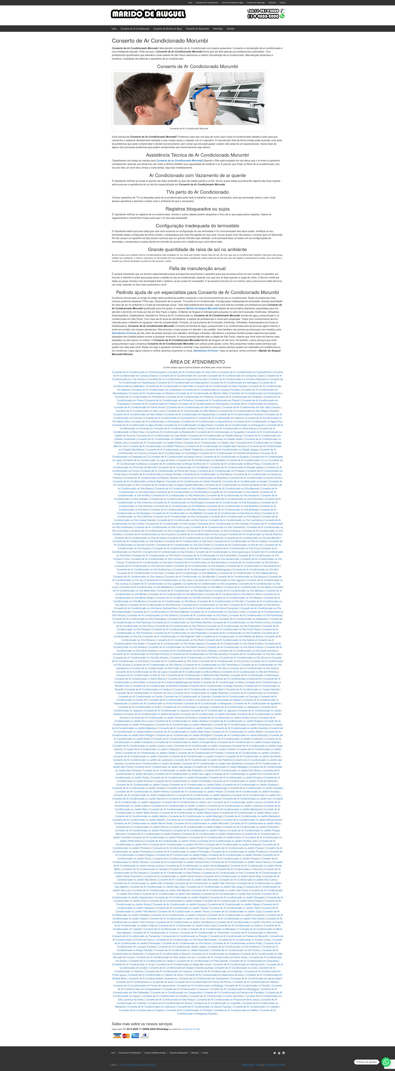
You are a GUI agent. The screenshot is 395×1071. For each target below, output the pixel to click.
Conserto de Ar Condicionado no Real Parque (175, 872)
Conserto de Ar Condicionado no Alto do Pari (140, 675)
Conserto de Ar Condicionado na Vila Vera (204, 668)
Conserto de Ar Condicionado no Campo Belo (198, 689)
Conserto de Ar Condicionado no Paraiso (184, 936)
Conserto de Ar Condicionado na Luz (247, 460)
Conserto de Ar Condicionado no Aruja (133, 964)
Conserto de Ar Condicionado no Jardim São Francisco (205, 883)
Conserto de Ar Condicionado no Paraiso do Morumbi (238, 936)
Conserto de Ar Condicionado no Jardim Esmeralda (179, 777)
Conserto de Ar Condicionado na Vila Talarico (157, 664)
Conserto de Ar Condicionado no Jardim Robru (178, 858)
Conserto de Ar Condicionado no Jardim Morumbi (201, 823)
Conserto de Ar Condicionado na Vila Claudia (223, 523)
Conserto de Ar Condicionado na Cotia (236, 967)
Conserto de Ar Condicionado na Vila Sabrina (230, 640)
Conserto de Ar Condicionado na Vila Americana (178, 495)
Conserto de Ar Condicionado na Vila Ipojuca (241, 576)
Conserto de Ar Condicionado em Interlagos (234, 382)
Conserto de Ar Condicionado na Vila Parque (192, 619)
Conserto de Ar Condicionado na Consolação (173, 453)
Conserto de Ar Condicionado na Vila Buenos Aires (232, 513)
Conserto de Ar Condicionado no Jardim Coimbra (252, 752)
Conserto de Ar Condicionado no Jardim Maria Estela (189, 812)
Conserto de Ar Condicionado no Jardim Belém (237, 731)
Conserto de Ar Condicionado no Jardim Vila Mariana (185, 922)
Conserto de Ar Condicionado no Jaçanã (166, 710)
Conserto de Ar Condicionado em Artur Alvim (193, 372)
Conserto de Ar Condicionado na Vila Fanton (156, 555)
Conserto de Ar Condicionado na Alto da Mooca (194, 671)
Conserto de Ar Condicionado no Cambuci (148, 689)
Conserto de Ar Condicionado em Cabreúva (151, 1006)
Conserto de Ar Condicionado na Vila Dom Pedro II (184, 544)
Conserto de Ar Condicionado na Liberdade (201, 460)
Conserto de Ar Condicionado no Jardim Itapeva (195, 798)
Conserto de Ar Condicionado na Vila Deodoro (138, 541)
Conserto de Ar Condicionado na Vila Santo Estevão (188, 650)
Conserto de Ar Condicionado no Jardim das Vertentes (172, 770)
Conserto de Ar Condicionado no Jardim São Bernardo (188, 879)
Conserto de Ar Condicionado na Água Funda (137, 425)
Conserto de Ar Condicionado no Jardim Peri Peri (176, 844)
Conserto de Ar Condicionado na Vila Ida (254, 569)
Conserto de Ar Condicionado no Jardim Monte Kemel (251, 819)
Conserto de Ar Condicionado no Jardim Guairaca (250, 784)
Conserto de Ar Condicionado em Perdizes (238, 396)
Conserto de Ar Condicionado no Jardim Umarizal (179, 915)
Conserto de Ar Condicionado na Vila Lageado (156, 583)
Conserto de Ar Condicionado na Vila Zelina (253, 668)
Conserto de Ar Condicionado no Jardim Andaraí (181, 721)
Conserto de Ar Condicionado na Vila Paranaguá (139, 619)
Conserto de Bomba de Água (232, 2)
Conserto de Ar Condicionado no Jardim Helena (142, 791)
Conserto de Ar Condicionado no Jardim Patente (153, 834)
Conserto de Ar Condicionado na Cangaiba (220, 432)
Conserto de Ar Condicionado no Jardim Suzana (179, 904)
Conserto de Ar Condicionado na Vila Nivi (205, 604)
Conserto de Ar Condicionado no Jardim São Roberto (171, 894)
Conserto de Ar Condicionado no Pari (222, 872)
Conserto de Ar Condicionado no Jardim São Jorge (215, 886)
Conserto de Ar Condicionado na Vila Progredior (180, 633)
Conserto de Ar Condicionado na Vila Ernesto (168, 552)
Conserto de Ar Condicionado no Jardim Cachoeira (235, 738)
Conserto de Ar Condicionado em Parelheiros (140, 396)
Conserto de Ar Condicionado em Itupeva (141, 1010)
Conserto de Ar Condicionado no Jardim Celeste (208, 749)
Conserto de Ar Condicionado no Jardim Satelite (181, 897)
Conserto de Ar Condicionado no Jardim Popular (237, 848)
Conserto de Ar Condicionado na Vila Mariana (238, 590)
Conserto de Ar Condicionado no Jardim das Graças (163, 767)
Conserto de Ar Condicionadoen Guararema (153, 978)
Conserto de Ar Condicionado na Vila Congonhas (158, 530)
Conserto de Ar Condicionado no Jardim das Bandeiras (212, 763)
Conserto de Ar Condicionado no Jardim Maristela (251, 816)
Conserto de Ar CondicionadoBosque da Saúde (174, 682)
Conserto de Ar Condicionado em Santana (253, 403)
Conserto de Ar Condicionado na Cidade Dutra (163, 439)
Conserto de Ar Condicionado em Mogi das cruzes (183, 964)
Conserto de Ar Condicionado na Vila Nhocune (154, 604)
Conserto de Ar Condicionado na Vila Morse (172, 601)
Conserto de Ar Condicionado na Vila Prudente (234, 633)
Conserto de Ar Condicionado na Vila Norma (254, 604)
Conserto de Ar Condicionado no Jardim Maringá (195, 816)
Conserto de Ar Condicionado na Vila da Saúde (140, 538)
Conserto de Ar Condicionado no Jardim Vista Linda (187, 925)
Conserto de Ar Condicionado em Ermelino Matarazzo (238, 379)
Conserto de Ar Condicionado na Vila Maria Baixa (184, 590)
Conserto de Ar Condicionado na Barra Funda (179, 428)
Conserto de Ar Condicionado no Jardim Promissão (181, 851)
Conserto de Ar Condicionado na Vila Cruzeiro (150, 534)
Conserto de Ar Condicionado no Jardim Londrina (178, 805)
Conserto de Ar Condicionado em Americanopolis (139, 372)
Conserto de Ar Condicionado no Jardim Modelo (138, 819)
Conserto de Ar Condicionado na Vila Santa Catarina (176, 643)
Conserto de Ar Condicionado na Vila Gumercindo (211, 559)
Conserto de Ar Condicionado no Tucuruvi (156, 932)
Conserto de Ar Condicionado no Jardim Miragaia (220, 767)
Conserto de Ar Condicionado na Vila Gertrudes (200, 562)
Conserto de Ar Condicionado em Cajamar (168, 971)
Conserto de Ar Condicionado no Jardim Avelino (185, 728)
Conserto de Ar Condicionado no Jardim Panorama (143, 830)
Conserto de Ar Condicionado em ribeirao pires (239, 964)
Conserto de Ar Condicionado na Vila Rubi (180, 640)
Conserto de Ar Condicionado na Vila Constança (213, 530)
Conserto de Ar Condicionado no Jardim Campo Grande (248, 742)
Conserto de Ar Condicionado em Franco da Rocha (203, 982)
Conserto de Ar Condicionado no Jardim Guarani (139, 788)
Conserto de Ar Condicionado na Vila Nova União (218, 611)
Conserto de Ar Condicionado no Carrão (140, 696)
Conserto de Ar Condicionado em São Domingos (194, 407)
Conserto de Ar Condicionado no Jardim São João (157, 886)
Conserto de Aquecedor (256, 2)
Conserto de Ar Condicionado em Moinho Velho (202, 393)
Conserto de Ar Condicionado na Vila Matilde (177, 513)
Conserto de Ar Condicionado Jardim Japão (182, 946)
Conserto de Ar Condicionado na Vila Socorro (245, 657)
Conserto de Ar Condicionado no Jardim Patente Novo (212, 834)
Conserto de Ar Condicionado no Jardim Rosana (232, 858)
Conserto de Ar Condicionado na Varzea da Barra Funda (236, 485)
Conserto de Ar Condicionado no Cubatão (256, 1006)
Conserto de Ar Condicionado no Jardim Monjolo (193, 819)
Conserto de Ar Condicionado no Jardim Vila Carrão (235, 918)
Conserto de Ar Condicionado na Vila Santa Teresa (177, 647)
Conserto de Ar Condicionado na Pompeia (221, 471)
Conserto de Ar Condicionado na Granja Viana (175, 456)
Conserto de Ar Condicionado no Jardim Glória (195, 784)
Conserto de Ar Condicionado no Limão (165, 929)
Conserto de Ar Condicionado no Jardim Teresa (182, 908)
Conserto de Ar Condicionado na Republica (204, 477)
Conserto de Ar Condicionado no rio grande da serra (144, 982)
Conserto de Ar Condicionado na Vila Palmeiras (255, 615)
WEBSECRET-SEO (251, 1064)
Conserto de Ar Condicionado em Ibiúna (170, 1003)
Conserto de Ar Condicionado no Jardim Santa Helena (241, 862)
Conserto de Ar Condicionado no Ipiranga (186, 707)
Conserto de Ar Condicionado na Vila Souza (224, 661)
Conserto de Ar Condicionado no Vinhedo (189, 1010)
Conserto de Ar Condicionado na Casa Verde (162, 435)
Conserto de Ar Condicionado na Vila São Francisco (141, 654)
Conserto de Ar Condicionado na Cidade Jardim (216, 439)
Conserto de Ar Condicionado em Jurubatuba (156, 389)
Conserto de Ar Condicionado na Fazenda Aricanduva (229, 453)
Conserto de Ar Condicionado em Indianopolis (182, 382)
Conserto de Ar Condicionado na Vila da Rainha (255, 534)
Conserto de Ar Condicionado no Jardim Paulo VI (217, 837)
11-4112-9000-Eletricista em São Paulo (136, 1064)
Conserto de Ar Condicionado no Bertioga (200, 985)
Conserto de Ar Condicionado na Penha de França (169, 471)
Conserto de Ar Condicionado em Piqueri (217, 400)
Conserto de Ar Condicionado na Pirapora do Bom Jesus (228, 999)
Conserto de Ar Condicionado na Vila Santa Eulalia (234, 643)
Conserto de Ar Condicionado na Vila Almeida (182, 492)
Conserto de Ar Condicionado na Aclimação (155, 421)
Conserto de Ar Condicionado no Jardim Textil (235, 908)
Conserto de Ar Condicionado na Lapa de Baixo (149, 460)
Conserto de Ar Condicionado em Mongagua (234, 989)
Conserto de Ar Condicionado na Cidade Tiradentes (174, 449)
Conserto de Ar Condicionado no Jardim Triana (183, 911)
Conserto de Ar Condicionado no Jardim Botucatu (240, 735)
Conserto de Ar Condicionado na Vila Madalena (146, 587)
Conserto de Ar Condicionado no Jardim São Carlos (248, 879)
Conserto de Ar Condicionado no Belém (189, 678)
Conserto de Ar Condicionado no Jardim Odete (195, 827)
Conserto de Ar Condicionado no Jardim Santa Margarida (197, 865)
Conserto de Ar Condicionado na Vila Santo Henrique (248, 650)
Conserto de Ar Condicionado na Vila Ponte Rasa (232, 629)
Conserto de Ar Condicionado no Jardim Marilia (141, 816)
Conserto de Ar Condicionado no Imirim (139, 707)
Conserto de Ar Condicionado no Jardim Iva (247, 798)
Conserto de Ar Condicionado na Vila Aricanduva (232, 502)
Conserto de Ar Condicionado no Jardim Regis (181, 855)
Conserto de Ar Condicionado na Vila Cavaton (171, 523)
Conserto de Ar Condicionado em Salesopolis (204, 978)
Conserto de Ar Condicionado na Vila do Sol (238, 544)
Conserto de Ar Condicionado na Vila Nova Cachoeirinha (145, 608)
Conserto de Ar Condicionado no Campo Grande (252, 689)
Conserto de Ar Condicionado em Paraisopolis (255, 393)
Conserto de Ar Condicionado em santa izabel (256, 978)
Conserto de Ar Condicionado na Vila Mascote (233, 488)
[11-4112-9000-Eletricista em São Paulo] (148, 13)
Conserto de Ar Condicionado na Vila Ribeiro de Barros (232, 636)
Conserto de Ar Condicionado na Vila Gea (149, 562)
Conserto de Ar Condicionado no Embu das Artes (216, 996)
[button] (386, 1062)
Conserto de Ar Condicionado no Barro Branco (140, 678)
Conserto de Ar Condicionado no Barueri (167, 953)
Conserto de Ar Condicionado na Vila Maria (247, 587)
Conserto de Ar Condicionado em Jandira (165, 996)
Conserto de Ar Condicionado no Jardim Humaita (252, 791)
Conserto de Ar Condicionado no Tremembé (205, 932)
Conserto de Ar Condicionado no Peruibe (247, 985)
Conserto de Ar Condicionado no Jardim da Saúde (152, 763)
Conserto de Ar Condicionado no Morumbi (254, 932)
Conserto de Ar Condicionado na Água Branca (206, 421)
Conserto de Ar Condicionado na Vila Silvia (194, 657)
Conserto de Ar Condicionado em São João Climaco (251, 407)
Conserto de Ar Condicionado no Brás (222, 682)
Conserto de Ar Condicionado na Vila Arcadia (179, 502)
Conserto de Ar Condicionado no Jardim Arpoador (181, 950)
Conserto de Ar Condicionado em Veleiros (221, 418)
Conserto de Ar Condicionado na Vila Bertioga (232, 509)
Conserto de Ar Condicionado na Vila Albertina (180, 488)
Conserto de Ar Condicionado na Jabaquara (243, 619)
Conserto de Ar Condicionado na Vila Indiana (138, 576)
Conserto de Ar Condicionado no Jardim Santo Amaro (172, 876)
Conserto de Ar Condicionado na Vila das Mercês (252, 538)
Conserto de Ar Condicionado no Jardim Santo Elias (232, 876)
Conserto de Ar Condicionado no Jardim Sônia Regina (233, 900)
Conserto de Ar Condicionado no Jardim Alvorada (208, 714)
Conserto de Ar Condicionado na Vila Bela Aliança (178, 509)
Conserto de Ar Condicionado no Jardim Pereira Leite (227, 841)
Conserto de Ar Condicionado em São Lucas (140, 411)
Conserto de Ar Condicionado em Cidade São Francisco (217, 446)
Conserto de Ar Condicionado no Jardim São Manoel (161, 890)
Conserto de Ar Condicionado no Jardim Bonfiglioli (183, 735)
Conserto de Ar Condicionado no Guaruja (185, 989)
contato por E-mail (191, 1029)
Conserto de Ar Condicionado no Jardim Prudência (239, 851)
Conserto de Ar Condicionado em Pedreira (189, 396)
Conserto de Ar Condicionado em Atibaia (255, 982)
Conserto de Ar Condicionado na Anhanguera (240, 425)
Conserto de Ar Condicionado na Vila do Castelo (240, 541)
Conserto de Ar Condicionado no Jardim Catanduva (152, 749)
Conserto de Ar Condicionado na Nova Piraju (237, 943)
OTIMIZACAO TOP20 (275, 1064)
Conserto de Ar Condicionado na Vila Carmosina (236, 520)
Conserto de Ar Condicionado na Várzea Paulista (204, 1006)
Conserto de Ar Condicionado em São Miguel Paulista (248, 411)
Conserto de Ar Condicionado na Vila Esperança (222, 552)
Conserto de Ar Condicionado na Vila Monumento (183, 597)
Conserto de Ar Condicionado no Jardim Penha (171, 841)
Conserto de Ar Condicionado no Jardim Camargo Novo (185, 742)
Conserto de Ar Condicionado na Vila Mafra (198, 587)
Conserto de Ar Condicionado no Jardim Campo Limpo (142, 745)
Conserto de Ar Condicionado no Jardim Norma (142, 827)
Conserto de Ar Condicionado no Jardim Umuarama (236, 915)
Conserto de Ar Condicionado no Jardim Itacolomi (139, 798)
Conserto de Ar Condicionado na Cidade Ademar (215, 435)
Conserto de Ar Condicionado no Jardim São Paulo (220, 890)
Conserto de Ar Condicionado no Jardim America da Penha (163, 717)
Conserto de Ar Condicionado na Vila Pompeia (178, 629)
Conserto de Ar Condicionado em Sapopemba (190, 414)
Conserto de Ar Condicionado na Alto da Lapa (141, 671)
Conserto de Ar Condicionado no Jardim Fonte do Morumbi (244, 781)
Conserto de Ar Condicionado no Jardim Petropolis (233, 844)
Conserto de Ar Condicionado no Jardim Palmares (250, 827)
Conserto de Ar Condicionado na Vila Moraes (237, 597)
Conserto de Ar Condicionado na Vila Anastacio (233, 495)
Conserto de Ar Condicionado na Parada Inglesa (237, 467)
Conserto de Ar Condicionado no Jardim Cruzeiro (197, 756)
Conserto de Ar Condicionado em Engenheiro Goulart (177, 379)
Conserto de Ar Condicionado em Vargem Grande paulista (181, 967)
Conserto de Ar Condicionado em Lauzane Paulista (211, 389)
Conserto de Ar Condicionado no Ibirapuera (208, 703)
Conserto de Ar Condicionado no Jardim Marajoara (234, 809)
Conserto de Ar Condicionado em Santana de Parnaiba (233, 992)
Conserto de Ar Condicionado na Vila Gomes (252, 562)
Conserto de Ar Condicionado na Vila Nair (221, 601)
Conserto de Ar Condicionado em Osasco (152, 961)
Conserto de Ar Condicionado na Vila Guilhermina (144, 569)
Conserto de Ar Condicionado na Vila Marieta (184, 467)
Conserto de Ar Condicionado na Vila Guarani (199, 566)
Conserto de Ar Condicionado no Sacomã (239, 869)
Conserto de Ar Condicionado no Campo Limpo (244, 939)
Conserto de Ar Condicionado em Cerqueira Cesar (236, 375)
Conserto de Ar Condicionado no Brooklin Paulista (160, 686)
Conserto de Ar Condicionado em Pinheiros (169, 400)
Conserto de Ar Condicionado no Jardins (240, 925)
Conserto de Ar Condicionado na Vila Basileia (232, 506)
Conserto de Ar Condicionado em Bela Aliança (232, 428)
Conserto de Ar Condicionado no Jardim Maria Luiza (249, 812)
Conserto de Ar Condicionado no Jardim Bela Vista (181, 731)
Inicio (190, 2)
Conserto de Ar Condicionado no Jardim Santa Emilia (179, 862)
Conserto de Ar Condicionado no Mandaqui (212, 929)
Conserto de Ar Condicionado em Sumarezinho (170, 418)
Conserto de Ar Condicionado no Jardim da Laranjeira (142, 760)
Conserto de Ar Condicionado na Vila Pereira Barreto (182, 622)
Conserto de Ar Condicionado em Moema (151, 393)
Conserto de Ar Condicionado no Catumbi (187, 696)
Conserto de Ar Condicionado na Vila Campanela (181, 516)
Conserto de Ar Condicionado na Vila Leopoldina (210, 583)
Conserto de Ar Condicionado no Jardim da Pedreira (202, 760)
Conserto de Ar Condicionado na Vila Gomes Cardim (143, 566)
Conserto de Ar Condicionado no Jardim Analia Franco (227, 717)
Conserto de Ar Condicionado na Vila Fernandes (209, 555)
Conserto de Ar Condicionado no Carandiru (254, 693)
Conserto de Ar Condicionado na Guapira (226, 456)
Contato (282, 2)
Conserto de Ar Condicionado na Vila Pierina (180, 626)
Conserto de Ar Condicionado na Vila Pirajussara (234, 626)
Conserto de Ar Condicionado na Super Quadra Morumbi (172, 485)
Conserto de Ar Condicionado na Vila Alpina (234, 492)
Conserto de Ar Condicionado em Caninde (183, 375)
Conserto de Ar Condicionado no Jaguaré (213, 710)
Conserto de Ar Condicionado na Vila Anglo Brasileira (179, 499)
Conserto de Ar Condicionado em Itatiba (236, 1010)
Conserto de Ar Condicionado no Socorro (192, 869)
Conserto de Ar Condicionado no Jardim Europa (235, 777)
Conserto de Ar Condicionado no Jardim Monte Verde (143, 823)
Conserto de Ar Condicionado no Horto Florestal (155, 703)
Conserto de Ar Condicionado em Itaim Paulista (221, 386)
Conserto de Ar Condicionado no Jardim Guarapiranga (197, 788)
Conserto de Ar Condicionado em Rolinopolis (204, 403)
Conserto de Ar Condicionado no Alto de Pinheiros (250, 671)
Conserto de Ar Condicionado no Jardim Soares (175, 900)
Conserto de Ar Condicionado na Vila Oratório (152, 615)
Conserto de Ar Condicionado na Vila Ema (235, 548)
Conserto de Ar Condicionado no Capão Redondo (200, 693)
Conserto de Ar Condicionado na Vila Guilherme (253, 566)
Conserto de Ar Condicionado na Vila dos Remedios (181, 548)
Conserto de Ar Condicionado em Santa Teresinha (193, 481)
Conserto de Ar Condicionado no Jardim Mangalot (177, 809)
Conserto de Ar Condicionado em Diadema (215, 953)
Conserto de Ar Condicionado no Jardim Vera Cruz (177, 918)
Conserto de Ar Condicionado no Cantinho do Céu (144, 693)
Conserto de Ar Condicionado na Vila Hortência (234, 946)
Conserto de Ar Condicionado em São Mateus (192, 411)
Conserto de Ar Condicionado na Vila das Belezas (195, 538)
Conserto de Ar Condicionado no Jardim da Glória (253, 756)
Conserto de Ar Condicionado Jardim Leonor (237, 802)
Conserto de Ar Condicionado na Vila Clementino (218, 527)
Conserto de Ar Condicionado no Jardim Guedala (256, 788)
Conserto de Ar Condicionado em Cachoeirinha (245, 372)
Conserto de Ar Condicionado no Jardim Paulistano (160, 837)
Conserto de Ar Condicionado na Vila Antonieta (237, 499)
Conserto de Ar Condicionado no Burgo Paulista (215, 686)
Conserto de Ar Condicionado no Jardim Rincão (235, 855)
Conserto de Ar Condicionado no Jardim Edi (236, 774)
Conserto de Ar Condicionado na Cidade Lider (209, 442)
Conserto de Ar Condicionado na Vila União (155, 668)
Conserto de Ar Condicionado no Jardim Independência (144, 795)
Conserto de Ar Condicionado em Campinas (218, 971)
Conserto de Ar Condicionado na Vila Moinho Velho (233, 594)
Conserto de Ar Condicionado (207, 2)
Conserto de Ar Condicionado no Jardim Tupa (236, 911)
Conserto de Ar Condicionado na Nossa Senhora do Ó (178, 463)
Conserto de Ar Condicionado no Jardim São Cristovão (143, 883)
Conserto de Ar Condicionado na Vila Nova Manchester (186, 939)
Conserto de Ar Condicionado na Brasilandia (170, 432)
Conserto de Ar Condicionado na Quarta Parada (155, 474)
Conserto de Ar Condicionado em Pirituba (154, 403)
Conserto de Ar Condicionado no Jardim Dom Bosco (233, 770)
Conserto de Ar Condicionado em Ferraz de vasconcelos (144, 985)
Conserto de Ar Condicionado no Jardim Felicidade (182, 781)
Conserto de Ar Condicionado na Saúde (245, 481)
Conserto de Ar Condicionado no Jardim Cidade (149, 752)
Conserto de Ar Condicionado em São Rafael (138, 414)
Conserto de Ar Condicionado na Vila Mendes (190, 576)
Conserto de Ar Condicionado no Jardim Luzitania (235, 805)
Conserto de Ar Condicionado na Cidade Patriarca (156, 446)
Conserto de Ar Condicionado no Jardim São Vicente (231, 894)
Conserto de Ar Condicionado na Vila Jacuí (168, 580)
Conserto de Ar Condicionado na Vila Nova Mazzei (161, 611)
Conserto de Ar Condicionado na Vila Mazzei (235, 516)
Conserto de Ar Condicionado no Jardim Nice (255, 823)
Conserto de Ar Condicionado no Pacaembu (136, 936)
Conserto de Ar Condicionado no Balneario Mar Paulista (198, 675)
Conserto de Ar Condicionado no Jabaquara (234, 707)
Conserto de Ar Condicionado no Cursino (171, 700)
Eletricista (272, 2)
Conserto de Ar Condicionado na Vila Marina (207, 474)
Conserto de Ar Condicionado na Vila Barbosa (180, 506)
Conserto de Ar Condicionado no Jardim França (142, 784)
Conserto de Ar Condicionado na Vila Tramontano (211, 664)
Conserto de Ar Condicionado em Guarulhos (254, 961)
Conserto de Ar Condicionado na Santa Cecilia (255, 477)
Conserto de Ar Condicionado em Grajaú (218, 700)
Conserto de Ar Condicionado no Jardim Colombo (140, 756)
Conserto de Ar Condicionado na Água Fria (257, 421)
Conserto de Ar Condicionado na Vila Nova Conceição (208, 608)
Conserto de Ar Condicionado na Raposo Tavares (151, 477)
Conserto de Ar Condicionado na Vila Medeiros (191, 573)
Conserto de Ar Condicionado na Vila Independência (248, 573)
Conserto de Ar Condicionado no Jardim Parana (199, 830)
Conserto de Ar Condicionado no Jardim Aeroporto (151, 714)
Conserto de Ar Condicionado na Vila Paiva (203, 615)
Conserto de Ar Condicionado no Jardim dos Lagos (183, 774)
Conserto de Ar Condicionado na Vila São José (255, 654)
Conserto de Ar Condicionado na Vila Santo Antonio (235, 647)
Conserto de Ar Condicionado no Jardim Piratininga (180, 848)
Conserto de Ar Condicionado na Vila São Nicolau (140, 657)
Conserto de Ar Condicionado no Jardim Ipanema (203, 795)
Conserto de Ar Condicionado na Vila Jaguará (219, 580)
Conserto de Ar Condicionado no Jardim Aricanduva (241, 724)
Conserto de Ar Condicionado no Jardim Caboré (178, 738)
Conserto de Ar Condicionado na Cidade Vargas (232, 449)
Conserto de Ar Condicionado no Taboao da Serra (155, 975)
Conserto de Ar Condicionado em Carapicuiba (176, 992)
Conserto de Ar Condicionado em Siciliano (240, 414)
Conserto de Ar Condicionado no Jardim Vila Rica (243, 922)
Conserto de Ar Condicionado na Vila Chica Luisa (162, 527)
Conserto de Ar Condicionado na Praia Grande (202, 961)
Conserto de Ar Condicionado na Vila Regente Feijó (171, 636)
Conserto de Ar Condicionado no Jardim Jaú (186, 802)
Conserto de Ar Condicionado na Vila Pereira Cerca (241, 622)
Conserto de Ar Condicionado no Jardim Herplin (197, 791)
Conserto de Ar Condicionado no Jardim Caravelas (202, 745)
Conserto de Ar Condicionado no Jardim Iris (256, 795)
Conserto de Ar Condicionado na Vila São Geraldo (199, 654)
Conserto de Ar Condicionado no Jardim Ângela (236, 721)
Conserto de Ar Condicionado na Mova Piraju (235, 463)
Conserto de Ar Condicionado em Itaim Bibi (170, 386)
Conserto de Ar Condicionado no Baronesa (254, 675)
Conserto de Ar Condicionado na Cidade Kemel (155, 442)
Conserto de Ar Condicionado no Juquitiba (217, 1003)
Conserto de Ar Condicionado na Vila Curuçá (202, 534)
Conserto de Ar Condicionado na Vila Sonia (174, 661)
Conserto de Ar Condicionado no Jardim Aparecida (184, 724)
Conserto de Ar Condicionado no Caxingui (235, 696)
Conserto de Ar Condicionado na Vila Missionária (176, 594)
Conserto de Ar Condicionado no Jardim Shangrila (237, 897)
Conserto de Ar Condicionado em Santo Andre (222, 957)
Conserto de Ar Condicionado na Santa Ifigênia (139, 481)
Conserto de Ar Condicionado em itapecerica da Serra (214, 975)
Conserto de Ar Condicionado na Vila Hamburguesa (202, 569)
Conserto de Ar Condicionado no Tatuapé (145, 869)
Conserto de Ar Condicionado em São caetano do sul (165, 957)
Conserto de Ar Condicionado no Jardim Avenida (241, 728)
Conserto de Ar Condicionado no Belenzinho (237, 678)
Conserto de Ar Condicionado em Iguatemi (257, 703)
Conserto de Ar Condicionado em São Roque (170, 999)
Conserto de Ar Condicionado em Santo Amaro (139, 407)
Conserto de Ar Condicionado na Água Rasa (188, 425)
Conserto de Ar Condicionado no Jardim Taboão (234, 904)
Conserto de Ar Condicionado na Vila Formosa (156, 559)
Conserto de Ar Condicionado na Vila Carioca (182, 520)
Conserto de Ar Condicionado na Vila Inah (140, 573)
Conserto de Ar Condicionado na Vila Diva (188, 541)
